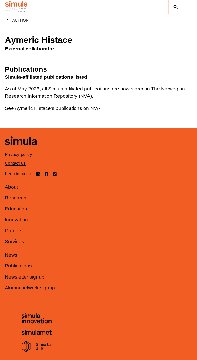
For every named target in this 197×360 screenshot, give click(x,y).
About (11, 187)
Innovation (16, 219)
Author (20, 20)
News (11, 255)
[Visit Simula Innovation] (37, 319)
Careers (14, 230)
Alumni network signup (30, 287)
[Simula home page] (21, 149)
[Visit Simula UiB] (37, 347)
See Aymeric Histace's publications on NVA (52, 108)
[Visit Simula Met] (37, 333)
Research (15, 197)
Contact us (15, 163)
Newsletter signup (24, 277)
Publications (18, 266)
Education (16, 208)
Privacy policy (18, 154)
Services (14, 241)
